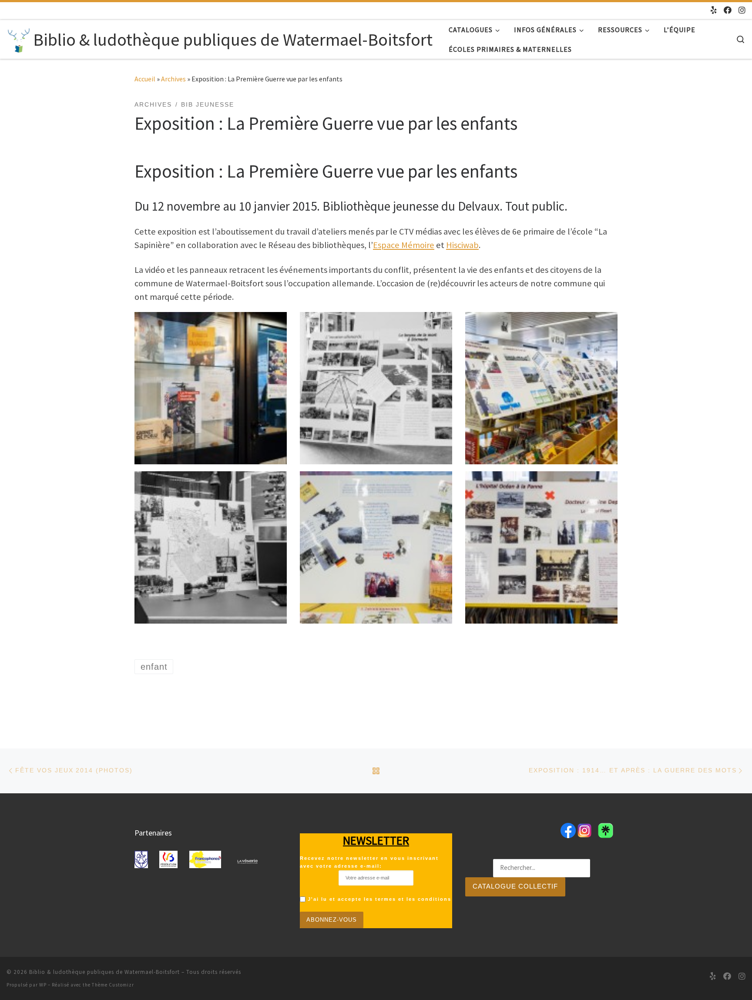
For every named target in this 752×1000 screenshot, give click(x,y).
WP (43, 985)
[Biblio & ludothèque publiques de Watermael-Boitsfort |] (18, 38)
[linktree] (714, 10)
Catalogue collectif (515, 886)
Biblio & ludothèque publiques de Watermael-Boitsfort (104, 972)
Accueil (144, 78)
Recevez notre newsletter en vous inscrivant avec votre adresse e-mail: (369, 862)
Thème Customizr (113, 985)
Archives (173, 78)
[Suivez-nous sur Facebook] (728, 10)
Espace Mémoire (403, 245)
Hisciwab (462, 245)
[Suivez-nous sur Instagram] (742, 10)
